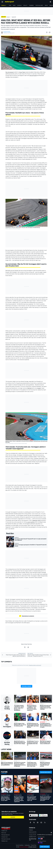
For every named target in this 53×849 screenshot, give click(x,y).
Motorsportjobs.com (6, 834)
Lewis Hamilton (31, 522)
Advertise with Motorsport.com (35, 832)
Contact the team (32, 834)
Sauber (39, 388)
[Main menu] (2, 2)
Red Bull (29, 388)
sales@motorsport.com (33, 836)
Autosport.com (5, 836)
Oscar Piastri (22, 72)
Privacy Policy (33, 845)
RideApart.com (4, 840)
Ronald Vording (6, 31)
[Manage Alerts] (28, 647)
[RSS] (45, 822)
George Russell (33, 75)
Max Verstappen (9, 72)
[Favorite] (47, 32)
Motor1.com (4, 832)
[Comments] (50, 32)
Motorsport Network (23, 846)
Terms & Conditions (20, 845)
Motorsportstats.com (6, 838)
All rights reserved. (33, 846)
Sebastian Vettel (36, 520)
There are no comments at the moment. (26, 665)
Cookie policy (27, 845)
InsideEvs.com (4, 830)
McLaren (42, 100)
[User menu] (50, 2)
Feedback (31, 829)
